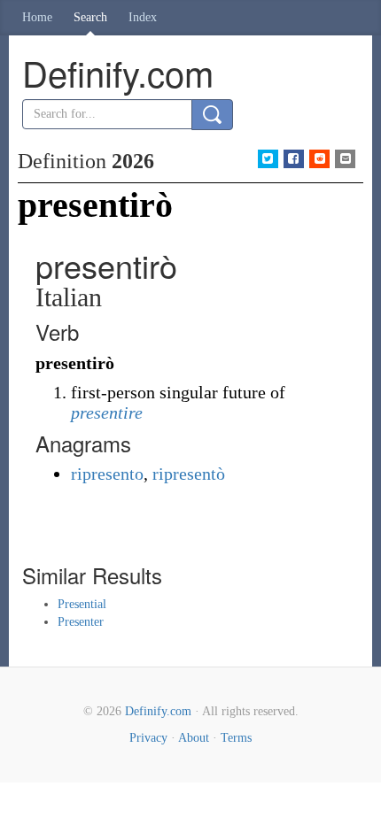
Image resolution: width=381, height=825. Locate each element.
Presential (82, 604)
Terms (236, 737)
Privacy (148, 737)
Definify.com (158, 711)
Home (37, 17)
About (193, 737)
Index (142, 17)
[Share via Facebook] (294, 159)
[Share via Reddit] (319, 159)
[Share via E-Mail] (345, 159)
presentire (107, 412)
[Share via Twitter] (268, 159)
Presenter (81, 621)
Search (90, 17)
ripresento (107, 473)
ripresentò (188, 473)
